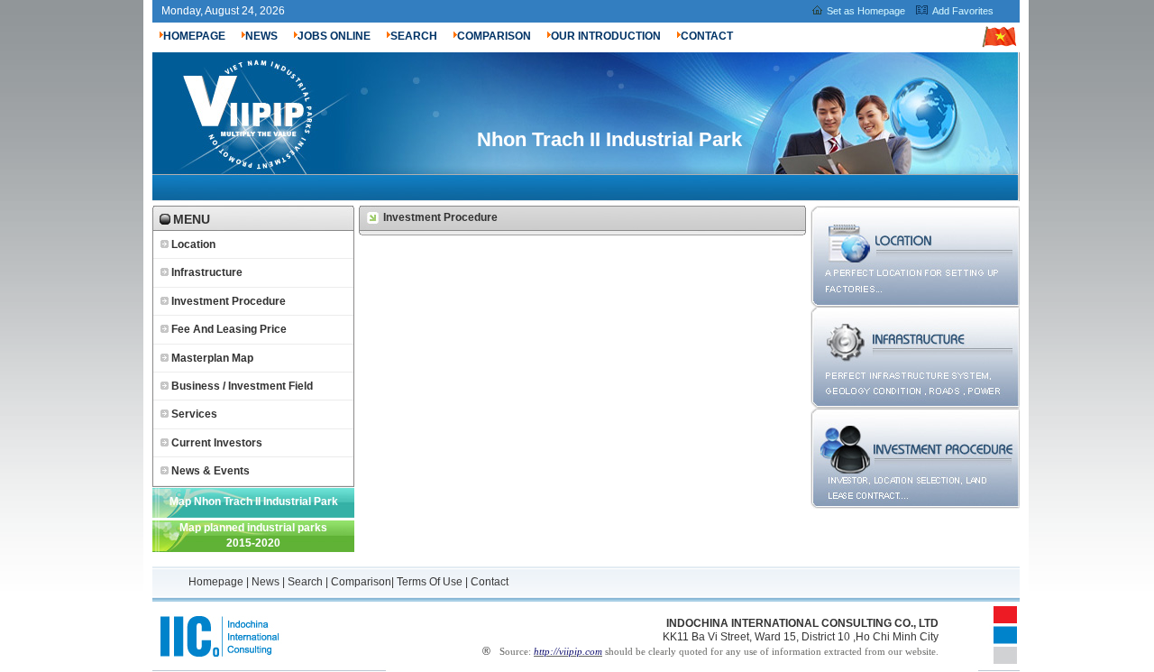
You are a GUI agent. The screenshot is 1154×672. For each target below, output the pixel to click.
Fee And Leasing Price (229, 329)
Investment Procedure (228, 301)
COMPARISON (494, 36)
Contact (489, 581)
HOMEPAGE (194, 36)
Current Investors (216, 443)
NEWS (261, 36)
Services (194, 414)
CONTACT (707, 36)
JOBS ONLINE (334, 36)
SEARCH (413, 36)
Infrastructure (207, 272)
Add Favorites (963, 10)
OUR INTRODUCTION (606, 36)
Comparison (361, 581)
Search (305, 581)
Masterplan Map (212, 358)
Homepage (217, 581)
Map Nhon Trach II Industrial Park (253, 501)
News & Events (210, 471)
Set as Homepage (866, 10)
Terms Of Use (430, 581)
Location (193, 244)
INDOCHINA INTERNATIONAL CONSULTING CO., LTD (802, 623)
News (265, 581)
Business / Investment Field (242, 386)
